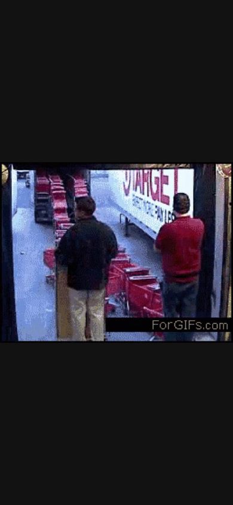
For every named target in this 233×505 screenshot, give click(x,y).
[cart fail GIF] (116, 252)
